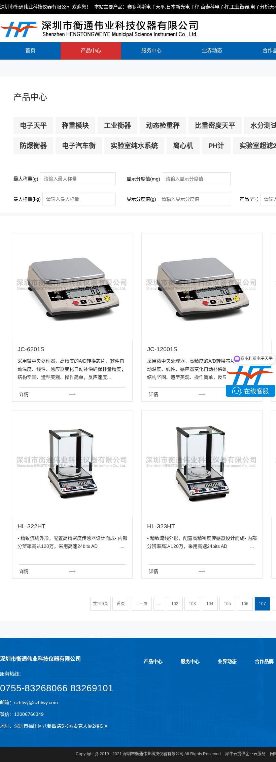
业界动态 (212, 50)
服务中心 (151, 50)
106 (244, 603)
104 (209, 603)
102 (174, 603)
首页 (30, 50)
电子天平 (33, 125)
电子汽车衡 (79, 146)
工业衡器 (117, 125)
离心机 (183, 146)
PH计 (216, 146)
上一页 (141, 603)
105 (227, 603)
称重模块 (75, 125)
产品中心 (91, 50)
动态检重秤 (163, 125)
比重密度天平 (215, 125)
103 (192, 603)
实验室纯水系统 (134, 146)
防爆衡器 (33, 146)
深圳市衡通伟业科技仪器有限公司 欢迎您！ (45, 6)
